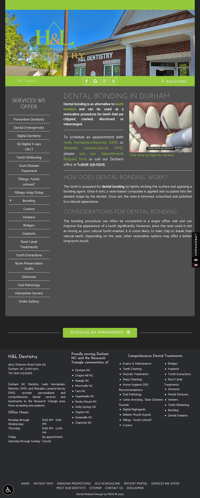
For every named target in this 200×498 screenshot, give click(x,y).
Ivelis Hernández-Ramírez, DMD (90, 142)
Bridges (29, 225)
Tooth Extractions (29, 255)
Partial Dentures (178, 394)
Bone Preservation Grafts (29, 266)
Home (25, 483)
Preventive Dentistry (29, 119)
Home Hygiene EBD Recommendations (133, 387)
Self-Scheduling (107, 483)
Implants (29, 233)
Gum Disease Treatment (29, 168)
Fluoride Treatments (135, 374)
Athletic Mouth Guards (137, 414)
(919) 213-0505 (91, 164)
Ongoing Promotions (74, 483)
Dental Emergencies (29, 127)
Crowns (29, 208)
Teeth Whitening (29, 157)
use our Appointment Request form (93, 156)
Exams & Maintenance (137, 363)
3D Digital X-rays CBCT (29, 146)
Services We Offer (165, 483)
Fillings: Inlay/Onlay (29, 192)
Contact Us (114, 488)
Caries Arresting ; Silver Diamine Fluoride (141, 402)
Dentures (29, 276)
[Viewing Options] (8, 490)
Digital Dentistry (29, 135)
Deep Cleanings (132, 379)
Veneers (29, 217)
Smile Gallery (29, 301)
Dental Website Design (89, 494)
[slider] (160, 149)
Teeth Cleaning (132, 368)
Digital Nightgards (134, 409)
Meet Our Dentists (71, 488)
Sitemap (95, 488)
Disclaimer (135, 488)
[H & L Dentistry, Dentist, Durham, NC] (16, 461)
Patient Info (43, 483)
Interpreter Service (29, 293)
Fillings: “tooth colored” (28, 181)
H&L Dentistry (26, 81)
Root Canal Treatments (29, 244)
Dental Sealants (178, 415)
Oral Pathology (29, 284)
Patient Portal (135, 483)
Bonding (29, 200)
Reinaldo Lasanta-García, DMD (93, 147)
